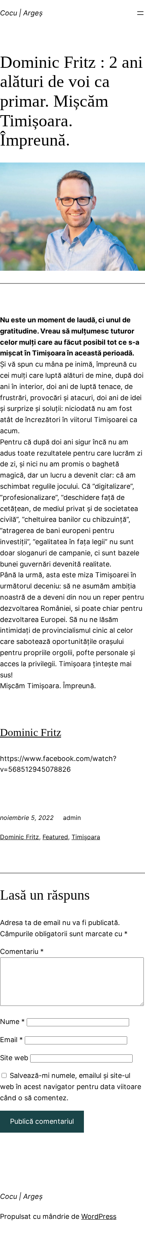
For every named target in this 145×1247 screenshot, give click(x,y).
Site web (14, 1058)
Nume (12, 1021)
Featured (55, 837)
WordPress (98, 1216)
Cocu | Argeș (21, 13)
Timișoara (86, 837)
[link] (30, 732)
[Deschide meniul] (140, 13)
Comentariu (22, 951)
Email (11, 1040)
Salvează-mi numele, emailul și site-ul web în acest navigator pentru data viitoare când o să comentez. (70, 1086)
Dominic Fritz (19, 837)
